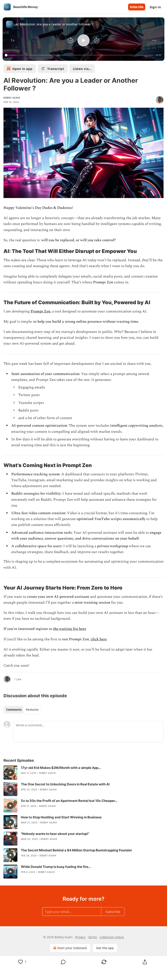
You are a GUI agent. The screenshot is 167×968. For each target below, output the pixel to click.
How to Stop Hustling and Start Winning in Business (61, 817)
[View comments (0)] (63, 962)
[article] (83, 773)
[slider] (79, 55)
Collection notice (112, 937)
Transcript (55, 68)
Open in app (22, 68)
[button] (12, 40)
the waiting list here (69, 629)
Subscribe (137, 7)
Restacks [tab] (32, 710)
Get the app (105, 948)
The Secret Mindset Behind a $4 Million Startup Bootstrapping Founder (76, 850)
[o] (10, 772)
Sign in (155, 7)
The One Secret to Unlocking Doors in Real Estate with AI (65, 784)
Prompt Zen (40, 311)
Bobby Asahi (11, 97)
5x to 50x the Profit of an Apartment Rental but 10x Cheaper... (69, 801)
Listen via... (82, 68)
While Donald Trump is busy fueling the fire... (56, 867)
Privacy (80, 937)
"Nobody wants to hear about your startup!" (55, 834)
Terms (92, 937)
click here (99, 639)
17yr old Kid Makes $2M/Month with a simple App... (61, 768)
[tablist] (22, 709)
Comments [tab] (14, 710)
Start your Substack (72, 948)
